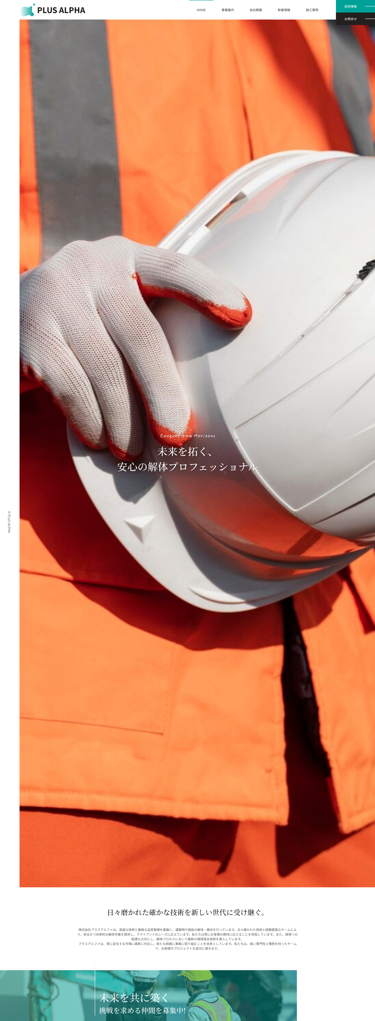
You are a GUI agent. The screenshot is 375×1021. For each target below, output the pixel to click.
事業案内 (227, 9)
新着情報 (284, 9)
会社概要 (256, 9)
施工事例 (312, 9)
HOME (201, 9)
